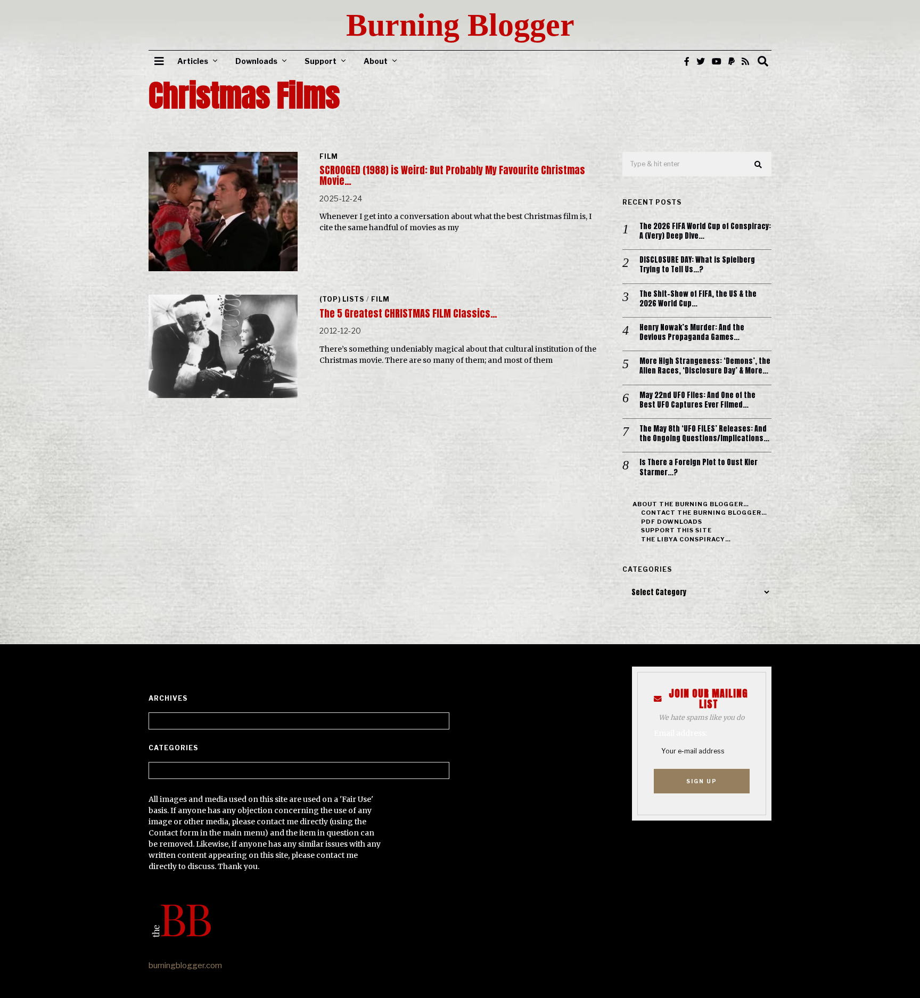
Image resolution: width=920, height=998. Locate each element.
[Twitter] (701, 61)
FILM (328, 156)
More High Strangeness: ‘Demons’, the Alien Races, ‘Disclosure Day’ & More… (704, 366)
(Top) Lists (341, 299)
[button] (758, 164)
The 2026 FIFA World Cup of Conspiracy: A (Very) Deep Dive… (705, 231)
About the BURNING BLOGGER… (690, 504)
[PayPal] (731, 61)
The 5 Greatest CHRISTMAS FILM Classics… (408, 313)
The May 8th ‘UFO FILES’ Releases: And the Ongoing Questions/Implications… (704, 433)
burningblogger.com (185, 965)
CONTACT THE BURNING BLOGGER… (704, 512)
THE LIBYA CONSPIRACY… (686, 539)
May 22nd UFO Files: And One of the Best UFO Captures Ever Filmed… (697, 400)
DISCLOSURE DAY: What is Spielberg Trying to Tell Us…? (697, 264)
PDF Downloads (671, 521)
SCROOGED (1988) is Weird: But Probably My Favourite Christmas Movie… (452, 175)
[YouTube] (716, 61)
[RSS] (745, 61)
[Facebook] (686, 61)
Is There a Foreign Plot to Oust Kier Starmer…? (698, 467)
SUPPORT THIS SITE (676, 530)
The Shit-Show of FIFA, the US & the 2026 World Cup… (698, 299)
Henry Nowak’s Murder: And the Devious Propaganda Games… (691, 332)
